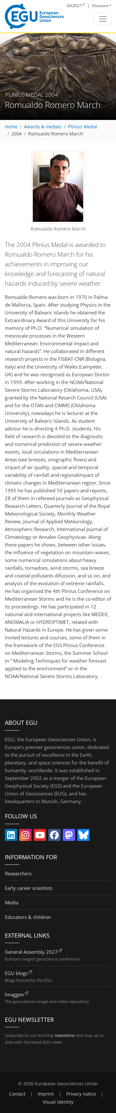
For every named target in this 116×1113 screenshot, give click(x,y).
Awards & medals (43, 127)
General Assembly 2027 (31, 952)
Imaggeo (14, 994)
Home (11, 127)
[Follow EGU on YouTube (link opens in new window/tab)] (40, 836)
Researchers (18, 873)
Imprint (46, 1094)
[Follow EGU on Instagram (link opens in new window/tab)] (25, 836)
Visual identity (58, 1102)
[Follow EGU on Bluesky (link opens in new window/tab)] (83, 836)
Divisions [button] (100, 5)
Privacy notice (81, 1094)
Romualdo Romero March (55, 134)
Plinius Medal (82, 127)
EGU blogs (16, 973)
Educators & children (28, 917)
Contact (17, 1094)
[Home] (34, 16)
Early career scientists (29, 888)
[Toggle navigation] (102, 19)
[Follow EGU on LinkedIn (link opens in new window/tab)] (11, 836)
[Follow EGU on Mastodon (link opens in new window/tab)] (69, 836)
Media (11, 902)
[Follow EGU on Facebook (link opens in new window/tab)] (54, 836)
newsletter (65, 1035)
